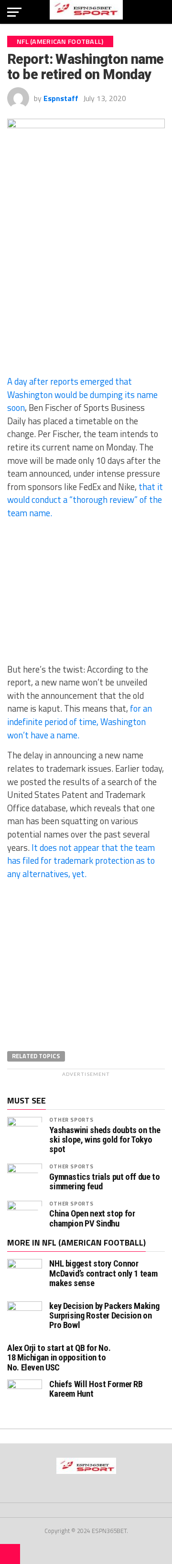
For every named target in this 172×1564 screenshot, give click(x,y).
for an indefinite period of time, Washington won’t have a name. (79, 721)
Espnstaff (60, 98)
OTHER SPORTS (71, 1119)
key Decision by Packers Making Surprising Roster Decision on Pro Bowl (104, 1315)
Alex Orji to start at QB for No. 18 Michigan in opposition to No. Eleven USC (58, 1357)
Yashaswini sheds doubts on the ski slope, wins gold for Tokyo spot (104, 1139)
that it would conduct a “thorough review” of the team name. (85, 500)
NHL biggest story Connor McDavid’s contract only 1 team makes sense (103, 1273)
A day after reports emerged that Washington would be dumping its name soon (82, 394)
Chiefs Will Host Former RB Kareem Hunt (95, 1389)
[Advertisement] (86, 297)
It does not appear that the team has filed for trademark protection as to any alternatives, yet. (81, 860)
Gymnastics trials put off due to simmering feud (104, 1181)
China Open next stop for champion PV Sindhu (92, 1218)
